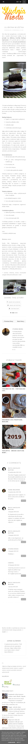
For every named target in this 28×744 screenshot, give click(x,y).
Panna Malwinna (14, 489)
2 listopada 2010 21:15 (13, 551)
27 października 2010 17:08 (14, 492)
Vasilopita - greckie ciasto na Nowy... (13, 451)
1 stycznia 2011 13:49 (13, 586)
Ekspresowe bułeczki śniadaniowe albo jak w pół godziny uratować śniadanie (15, 721)
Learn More (11, 742)
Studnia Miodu (18, 329)
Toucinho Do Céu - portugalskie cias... (13, 389)
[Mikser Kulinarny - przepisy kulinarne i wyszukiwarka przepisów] (8, 685)
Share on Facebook (14, 302)
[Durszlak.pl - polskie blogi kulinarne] (16, 685)
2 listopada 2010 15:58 (13, 511)
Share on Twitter (15, 305)
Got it (19, 742)
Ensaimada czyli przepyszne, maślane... (12, 420)
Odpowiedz (23, 482)
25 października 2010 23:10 (14, 472)
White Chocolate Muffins (14, 469)
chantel (11, 562)
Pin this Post (15, 308)
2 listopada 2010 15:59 (13, 535)
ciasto (16, 312)
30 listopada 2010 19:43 (13, 565)
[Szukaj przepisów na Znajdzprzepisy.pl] (5, 686)
